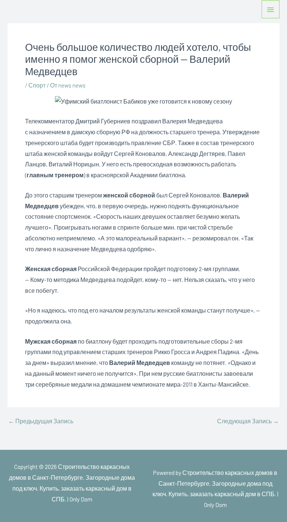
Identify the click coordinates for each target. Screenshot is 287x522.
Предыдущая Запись (40, 421)
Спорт (37, 85)
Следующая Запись (248, 421)
